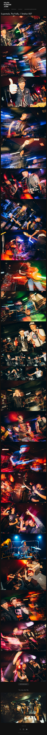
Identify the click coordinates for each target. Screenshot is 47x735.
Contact (20, 9)
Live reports (6, 9)
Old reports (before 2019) (30, 9)
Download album (23, 684)
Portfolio (13, 9)
